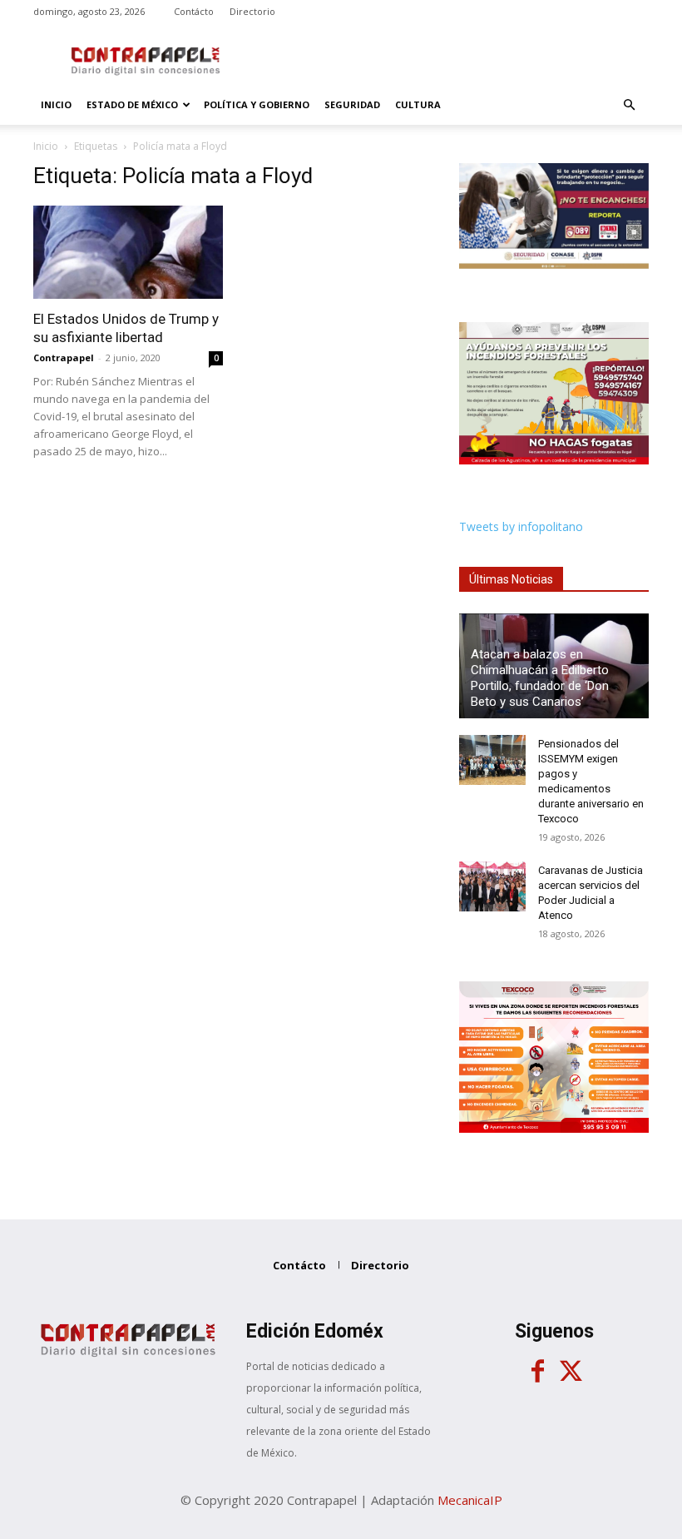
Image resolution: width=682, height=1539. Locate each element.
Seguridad (352, 104)
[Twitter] (570, 1371)
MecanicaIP (469, 1500)
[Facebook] (537, 1371)
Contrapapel (63, 357)
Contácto (194, 11)
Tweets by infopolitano (521, 526)
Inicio (56, 104)
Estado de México (132, 104)
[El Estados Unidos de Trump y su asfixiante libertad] (128, 252)
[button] (629, 105)
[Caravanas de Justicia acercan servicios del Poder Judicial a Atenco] (492, 886)
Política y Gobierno (256, 104)
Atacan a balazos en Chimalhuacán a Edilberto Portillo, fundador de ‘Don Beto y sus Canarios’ (540, 678)
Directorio (252, 11)
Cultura (418, 104)
